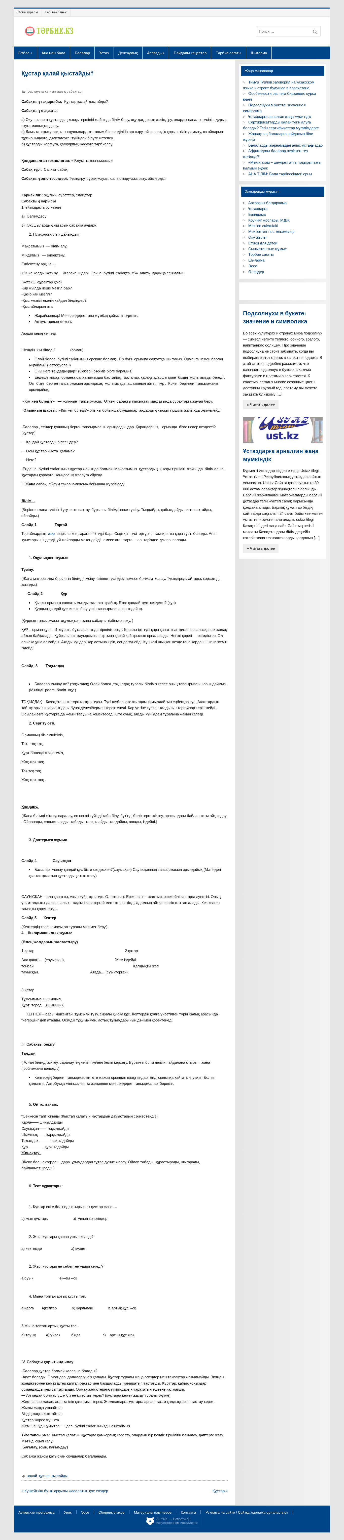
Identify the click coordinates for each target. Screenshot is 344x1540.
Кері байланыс (56, 12)
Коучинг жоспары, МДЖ (269, 220)
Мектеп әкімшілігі (263, 226)
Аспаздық (155, 52)
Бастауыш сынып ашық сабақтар (54, 91)
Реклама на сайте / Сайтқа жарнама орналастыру (246, 1512)
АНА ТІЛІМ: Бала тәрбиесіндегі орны (280, 174)
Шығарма (259, 52)
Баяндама (257, 214)
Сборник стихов (111, 1512)
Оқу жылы (257, 237)
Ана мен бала (53, 52)
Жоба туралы (27, 12)
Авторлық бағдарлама (267, 203)
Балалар (82, 52)
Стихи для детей (262, 243)
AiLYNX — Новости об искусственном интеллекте (177, 1521)
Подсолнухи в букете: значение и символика (275, 317)
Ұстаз (104, 52)
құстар (44, 1476)
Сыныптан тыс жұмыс (267, 249)
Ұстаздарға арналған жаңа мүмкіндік (279, 116)
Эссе (252, 266)
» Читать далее (261, 405)
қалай (32, 1476)
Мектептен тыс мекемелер (271, 231)
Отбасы (25, 52)
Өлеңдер (256, 272)
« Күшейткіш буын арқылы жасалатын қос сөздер (64, 1491)
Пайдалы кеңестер (190, 52)
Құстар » (220, 1491)
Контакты (188, 1512)
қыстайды (59, 1476)
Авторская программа (36, 1512)
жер (51, 533)
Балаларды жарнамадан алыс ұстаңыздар (285, 145)
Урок (68, 1512)
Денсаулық (128, 52)
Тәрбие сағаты (228, 52)
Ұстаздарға (257, 208)
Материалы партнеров (152, 1512)
